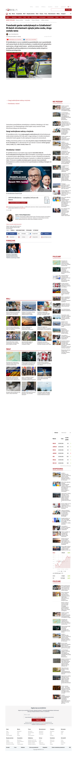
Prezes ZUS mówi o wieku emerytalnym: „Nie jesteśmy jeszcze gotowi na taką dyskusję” (12, 343)
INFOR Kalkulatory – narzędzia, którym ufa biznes (23, 199)
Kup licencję (22, 208)
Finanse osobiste (19, 20)
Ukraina (56, 17)
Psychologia (63, 742)
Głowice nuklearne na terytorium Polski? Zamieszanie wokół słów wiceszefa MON (27, 328)
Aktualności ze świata (10, 744)
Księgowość (41, 742)
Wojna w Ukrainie (35, 20)
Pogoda (51, 744)
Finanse (18, 735)
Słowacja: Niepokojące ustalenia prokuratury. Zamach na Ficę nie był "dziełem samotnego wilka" (13, 256)
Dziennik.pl (52, 738)
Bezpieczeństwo (68, 17)
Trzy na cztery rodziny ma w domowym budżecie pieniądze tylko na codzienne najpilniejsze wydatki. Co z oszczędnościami (13, 328)
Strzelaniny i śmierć (14, 103)
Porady (62, 744)
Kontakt (8, 747)
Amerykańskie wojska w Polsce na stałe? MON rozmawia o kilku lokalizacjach (27, 343)
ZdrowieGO (63, 738)
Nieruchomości (42, 729)
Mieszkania (41, 732)
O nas (15, 747)
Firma (18, 732)
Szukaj (69, 9)
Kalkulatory (30, 738)
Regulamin (45, 747)
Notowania (63, 729)
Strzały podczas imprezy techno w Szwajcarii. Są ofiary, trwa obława (44, 363)
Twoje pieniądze (20, 744)
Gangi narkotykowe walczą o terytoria (19, 100)
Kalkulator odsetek (31, 742)
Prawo (40, 740)
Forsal (7, 22)
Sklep (70, 6)
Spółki (62, 732)
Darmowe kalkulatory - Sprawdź (17, 202)
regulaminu (39, 717)
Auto (51, 742)
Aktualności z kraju (9, 742)
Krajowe (7, 740)
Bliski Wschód (34, 17)
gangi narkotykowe (20, 230)
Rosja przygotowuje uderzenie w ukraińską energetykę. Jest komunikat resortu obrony (29, 363)
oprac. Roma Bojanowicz (13, 34)
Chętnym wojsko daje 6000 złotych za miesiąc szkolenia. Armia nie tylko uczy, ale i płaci (13, 227)
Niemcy (19, 17)
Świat (7, 17)
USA (28, 17)
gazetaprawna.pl (63, 6)
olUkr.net (17, 217)
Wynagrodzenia (31, 732)
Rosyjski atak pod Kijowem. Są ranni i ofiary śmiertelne (13, 393)
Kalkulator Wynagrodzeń (32, 741)
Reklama (23, 747)
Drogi (51, 732)
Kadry (40, 741)
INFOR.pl (31, 6)
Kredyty (18, 742)
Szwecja (12, 230)
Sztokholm (35, 230)
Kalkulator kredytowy (32, 744)
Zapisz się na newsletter (30, 39)
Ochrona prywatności (33, 747)
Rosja (25, 17)
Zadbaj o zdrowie (45, 20)
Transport (52, 729)
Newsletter (56, 6)
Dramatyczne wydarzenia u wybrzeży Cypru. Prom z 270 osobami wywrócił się (12, 363)
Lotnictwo (51, 735)
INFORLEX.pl (43, 6)
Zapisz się (38, 720)
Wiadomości (52, 740)
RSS (70, 747)
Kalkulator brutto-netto (32, 740)
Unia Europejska (42, 17)
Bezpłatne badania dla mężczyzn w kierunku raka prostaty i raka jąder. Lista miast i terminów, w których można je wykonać (43, 313)
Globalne (7, 741)
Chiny (61, 17)
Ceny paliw (27, 20)
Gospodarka (19, 738)
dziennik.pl (37, 6)
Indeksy (62, 731)
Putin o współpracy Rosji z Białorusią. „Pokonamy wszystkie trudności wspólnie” (29, 378)
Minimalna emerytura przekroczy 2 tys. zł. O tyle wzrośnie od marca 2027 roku (44, 343)
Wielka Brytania (50, 17)
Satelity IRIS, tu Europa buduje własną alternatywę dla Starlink (44, 378)
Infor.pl (40, 738)
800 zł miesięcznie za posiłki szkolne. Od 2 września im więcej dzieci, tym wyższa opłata (13, 313)
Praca (29, 729)
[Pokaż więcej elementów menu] (71, 14)
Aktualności (14, 17)
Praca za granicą (31, 735)
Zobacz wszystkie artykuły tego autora (13, 224)
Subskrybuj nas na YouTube (15, 39)
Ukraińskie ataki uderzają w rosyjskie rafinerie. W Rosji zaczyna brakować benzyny (43, 393)
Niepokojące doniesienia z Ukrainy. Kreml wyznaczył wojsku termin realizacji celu (13, 378)
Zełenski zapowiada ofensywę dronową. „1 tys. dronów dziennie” (28, 393)
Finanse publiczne (20, 741)
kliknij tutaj (43, 724)
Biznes (18, 729)
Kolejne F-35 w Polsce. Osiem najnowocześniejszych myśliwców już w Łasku (28, 313)
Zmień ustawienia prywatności (58, 747)
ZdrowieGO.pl (50, 6)
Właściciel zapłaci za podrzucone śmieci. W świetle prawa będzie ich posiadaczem (44, 328)
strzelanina (29, 230)
